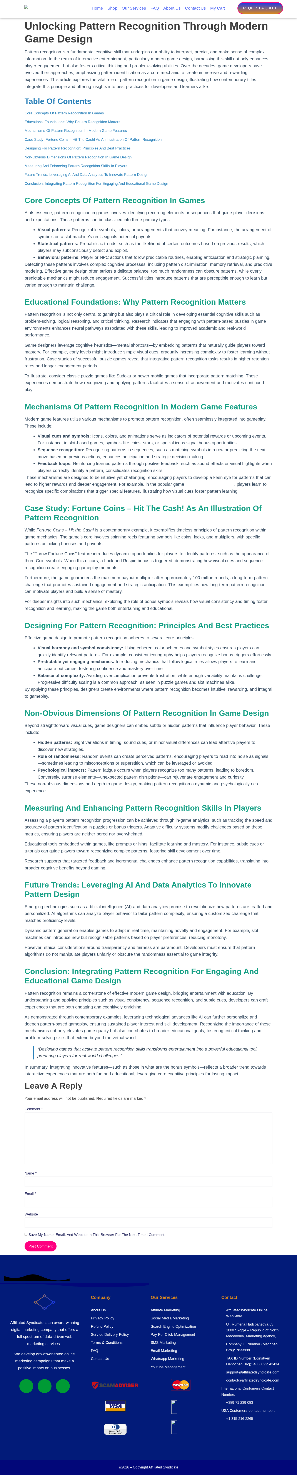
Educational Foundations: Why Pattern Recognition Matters (72, 122)
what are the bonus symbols (209, 484)
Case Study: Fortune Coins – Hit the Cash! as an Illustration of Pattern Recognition (93, 139)
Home (97, 8)
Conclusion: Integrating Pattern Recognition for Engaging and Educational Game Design (96, 184)
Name (31, 1173)
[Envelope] (63, 1386)
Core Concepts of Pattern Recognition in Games (64, 113)
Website (31, 1214)
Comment (34, 1109)
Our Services (134, 8)
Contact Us (195, 8)
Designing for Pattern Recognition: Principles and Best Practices (78, 148)
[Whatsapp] (26, 1386)
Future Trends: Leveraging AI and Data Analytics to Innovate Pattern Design (86, 175)
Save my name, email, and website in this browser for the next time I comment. (96, 1235)
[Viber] (45, 1386)
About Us (172, 8)
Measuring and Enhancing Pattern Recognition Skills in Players (76, 166)
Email (30, 1194)
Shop (112, 8)
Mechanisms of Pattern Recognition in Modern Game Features (76, 131)
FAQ (154, 8)
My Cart (217, 8)
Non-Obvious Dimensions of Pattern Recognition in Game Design (78, 157)
